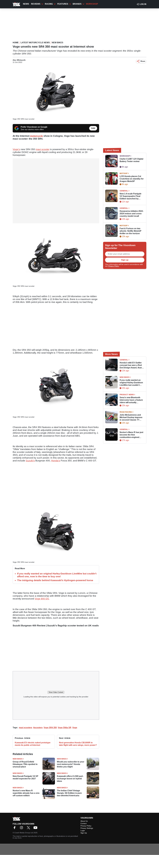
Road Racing (126, 412)
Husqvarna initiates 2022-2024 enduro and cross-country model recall (131, 213)
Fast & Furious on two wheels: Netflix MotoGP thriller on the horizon (130, 231)
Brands (77, 4)
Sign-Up (83, 833)
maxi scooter (42, 149)
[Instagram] (22, 828)
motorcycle (36, 136)
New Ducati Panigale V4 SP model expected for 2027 (25, 777)
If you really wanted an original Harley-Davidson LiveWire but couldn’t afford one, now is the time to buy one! (131, 382)
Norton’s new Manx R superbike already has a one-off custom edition (26, 793)
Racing (49, 4)
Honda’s (55, 460)
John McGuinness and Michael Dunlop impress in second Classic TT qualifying (131, 417)
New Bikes (57, 43)
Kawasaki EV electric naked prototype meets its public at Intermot (32, 744)
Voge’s (16, 149)
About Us (84, 821)
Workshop (92, 4)
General (124, 191)
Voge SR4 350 (50, 728)
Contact (83, 823)
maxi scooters (25, 728)
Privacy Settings (86, 828)
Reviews (35, 4)
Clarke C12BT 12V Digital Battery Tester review (131, 160)
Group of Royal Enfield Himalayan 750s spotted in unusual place (25, 764)
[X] (29, 828)
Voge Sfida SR (64, 728)
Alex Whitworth (19, 60)
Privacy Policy (113, 266)
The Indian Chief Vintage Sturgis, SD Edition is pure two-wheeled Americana (69, 793)
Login (82, 830)
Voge (74, 728)
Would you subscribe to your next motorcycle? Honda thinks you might (70, 764)
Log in (143, 4)
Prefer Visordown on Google (34, 127)
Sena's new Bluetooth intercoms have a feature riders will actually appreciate (131, 400)
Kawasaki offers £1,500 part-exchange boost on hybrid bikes (70, 778)
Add (93, 128)
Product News (127, 395)
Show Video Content (56, 692)
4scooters (38, 728)
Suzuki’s (30, 460)
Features (62, 4)
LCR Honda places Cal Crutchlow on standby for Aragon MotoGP (132, 178)
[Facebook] (15, 828)
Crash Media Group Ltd (23, 833)
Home (16, 43)
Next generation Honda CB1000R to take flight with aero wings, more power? (78, 744)
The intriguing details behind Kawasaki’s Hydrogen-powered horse (55, 580)
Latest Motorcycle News (35, 43)
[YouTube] (36, 828)
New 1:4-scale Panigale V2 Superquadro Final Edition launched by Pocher (130, 196)
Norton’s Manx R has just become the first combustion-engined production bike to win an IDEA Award (131, 435)
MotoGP (123, 173)
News (26, 4)
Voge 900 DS (42, 598)
